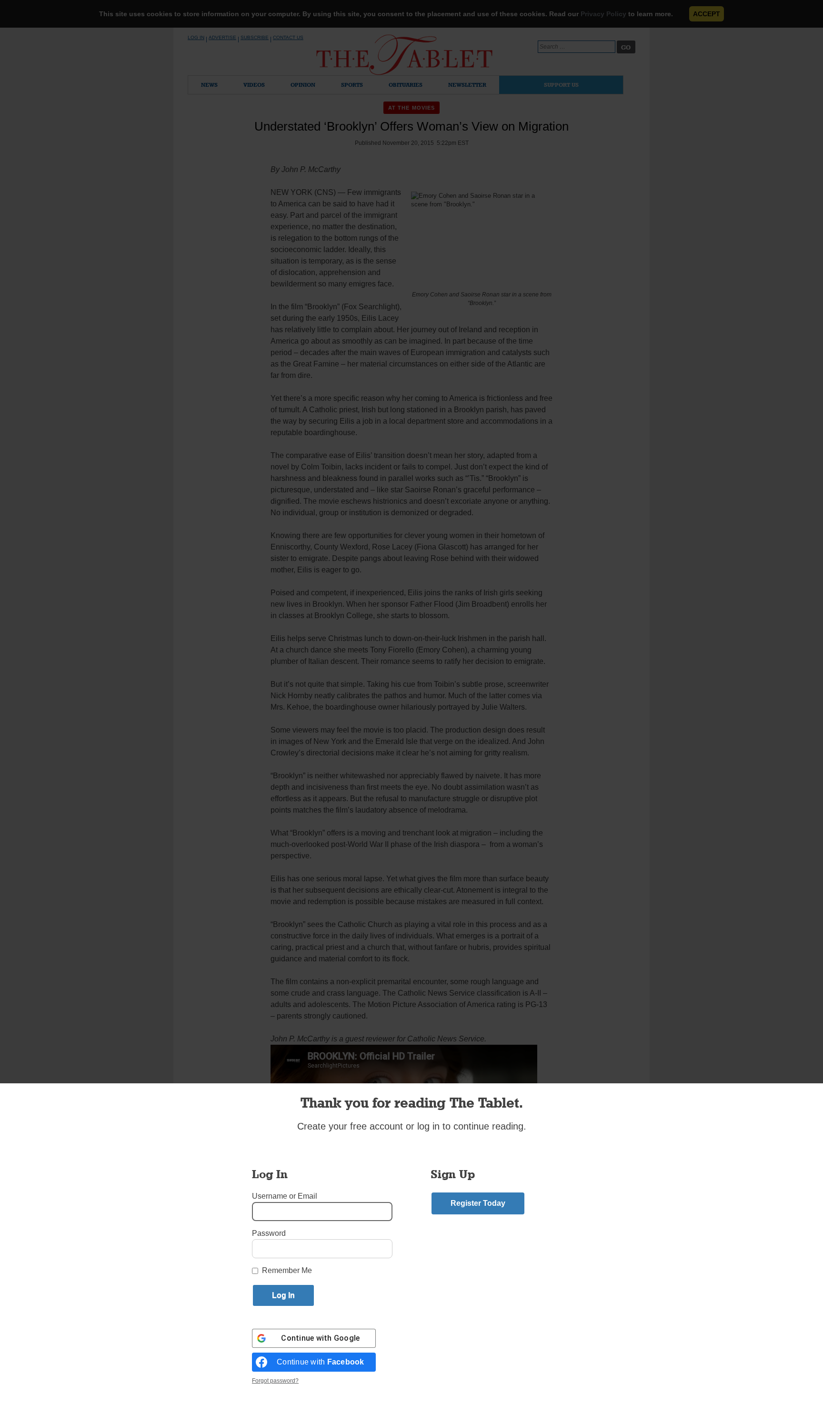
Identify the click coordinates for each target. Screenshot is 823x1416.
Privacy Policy (603, 14)
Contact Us (288, 37)
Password (269, 1233)
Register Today (478, 1203)
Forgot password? (275, 1380)
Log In (196, 37)
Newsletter (467, 84)
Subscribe (255, 37)
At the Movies (411, 108)
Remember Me (287, 1270)
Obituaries (405, 84)
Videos (254, 84)
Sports (352, 84)
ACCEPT (706, 14)
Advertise (222, 37)
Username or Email (284, 1196)
